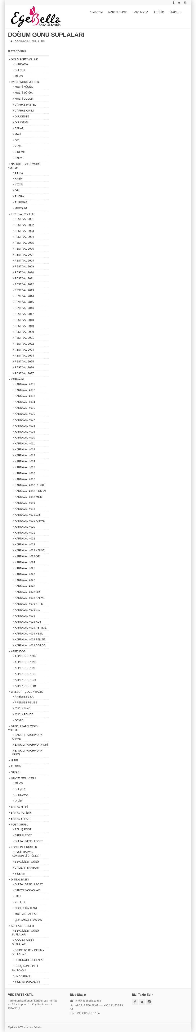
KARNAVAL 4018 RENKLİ (30, 485)
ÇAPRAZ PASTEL (25, 104)
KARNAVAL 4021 (25, 532)
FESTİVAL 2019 (24, 325)
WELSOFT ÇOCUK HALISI (27, 691)
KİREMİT (20, 152)
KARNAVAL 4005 (25, 407)
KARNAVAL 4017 (25, 479)
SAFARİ (15, 772)
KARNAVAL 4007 (25, 419)
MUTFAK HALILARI (26, 914)
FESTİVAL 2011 (24, 278)
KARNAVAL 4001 (25, 384)
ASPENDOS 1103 (25, 679)
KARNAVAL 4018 (25, 508)
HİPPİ (14, 760)
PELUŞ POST (23, 829)
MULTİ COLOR (24, 98)
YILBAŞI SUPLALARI (27, 981)
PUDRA (19, 196)
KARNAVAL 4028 (25, 586)
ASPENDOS (18, 651)
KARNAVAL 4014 (25, 461)
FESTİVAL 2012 (24, 284)
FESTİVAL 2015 (24, 302)
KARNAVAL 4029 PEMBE (30, 639)
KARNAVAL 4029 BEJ (28, 609)
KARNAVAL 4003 (25, 396)
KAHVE (19, 158)
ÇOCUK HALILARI (26, 908)
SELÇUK (20, 70)
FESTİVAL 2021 (24, 337)
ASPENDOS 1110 (25, 685)
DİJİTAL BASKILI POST (29, 841)
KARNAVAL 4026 (25, 574)
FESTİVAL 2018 (24, 319)
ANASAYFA (96, 12)
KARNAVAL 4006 (25, 413)
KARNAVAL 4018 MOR (28, 496)
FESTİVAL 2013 (24, 290)
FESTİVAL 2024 (24, 355)
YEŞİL (18, 146)
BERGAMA (21, 64)
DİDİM (18, 800)
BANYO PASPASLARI (28, 890)
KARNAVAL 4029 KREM (29, 603)
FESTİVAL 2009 (24, 266)
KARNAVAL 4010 (25, 437)
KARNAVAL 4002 (25, 390)
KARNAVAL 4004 (25, 401)
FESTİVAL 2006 (24, 248)
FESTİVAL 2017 (24, 314)
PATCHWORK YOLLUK (25, 82)
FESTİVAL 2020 (24, 331)
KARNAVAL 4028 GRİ (28, 591)
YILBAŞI (20, 873)
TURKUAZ (21, 202)
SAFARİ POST (23, 835)
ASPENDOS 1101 (25, 673)
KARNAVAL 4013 (25, 455)
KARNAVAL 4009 (25, 431)
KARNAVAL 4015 (25, 467)
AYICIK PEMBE (24, 714)
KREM (18, 178)
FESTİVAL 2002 (24, 224)
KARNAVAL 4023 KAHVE (30, 550)
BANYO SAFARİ (20, 818)
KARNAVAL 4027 (25, 580)
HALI (18, 896)
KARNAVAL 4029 (25, 615)
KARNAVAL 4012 (25, 449)
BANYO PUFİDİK (21, 812)
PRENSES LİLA (24, 696)
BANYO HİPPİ (19, 806)
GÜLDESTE (22, 116)
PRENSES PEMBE (26, 702)
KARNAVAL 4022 (25, 538)
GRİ (17, 140)
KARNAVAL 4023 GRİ (28, 556)
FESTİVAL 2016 (24, 308)
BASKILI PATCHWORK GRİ (31, 744)
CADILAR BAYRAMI (27, 867)
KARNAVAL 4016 (25, 473)
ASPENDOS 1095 (25, 668)
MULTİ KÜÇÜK (24, 86)
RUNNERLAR (23, 975)
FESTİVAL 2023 (24, 349)
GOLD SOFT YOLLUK (24, 59)
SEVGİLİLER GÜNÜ (27, 861)
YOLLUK (20, 902)
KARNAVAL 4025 (25, 568)
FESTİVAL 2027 (24, 373)
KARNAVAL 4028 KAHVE (30, 597)
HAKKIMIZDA (140, 12)
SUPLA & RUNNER (22, 925)
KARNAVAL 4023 (25, 544)
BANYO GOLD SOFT (24, 778)
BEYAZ (19, 172)
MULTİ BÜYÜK (24, 92)
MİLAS (19, 76)
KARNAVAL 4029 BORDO (30, 645)
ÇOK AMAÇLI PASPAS (28, 919)
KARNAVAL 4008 (25, 425)
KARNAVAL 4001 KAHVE (30, 520)
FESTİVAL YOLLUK (22, 214)
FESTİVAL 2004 (24, 236)
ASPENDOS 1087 (25, 656)
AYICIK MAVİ (22, 708)
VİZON (19, 184)
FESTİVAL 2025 (24, 361)
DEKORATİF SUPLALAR (29, 960)
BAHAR (19, 128)
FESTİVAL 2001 (24, 218)
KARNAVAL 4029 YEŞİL (29, 633)
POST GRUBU (20, 824)
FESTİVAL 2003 (24, 230)
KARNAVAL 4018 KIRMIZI (30, 491)
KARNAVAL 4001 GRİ (28, 514)
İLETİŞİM (159, 12)
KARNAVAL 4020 (25, 526)
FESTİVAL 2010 (24, 272)
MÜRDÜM (21, 208)
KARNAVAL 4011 (25, 443)
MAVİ (18, 134)
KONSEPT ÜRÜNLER (24, 847)
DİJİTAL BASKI (20, 879)
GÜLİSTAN (21, 122)
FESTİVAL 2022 (24, 343)
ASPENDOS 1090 (25, 662)
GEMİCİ (19, 720)
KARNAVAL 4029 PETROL (31, 627)
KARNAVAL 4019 (25, 502)
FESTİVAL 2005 (24, 242)
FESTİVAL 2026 (24, 367)
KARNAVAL (17, 379)
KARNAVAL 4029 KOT (28, 621)
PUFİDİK (16, 766)
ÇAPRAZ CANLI (24, 110)
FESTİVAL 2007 (24, 254)
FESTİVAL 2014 (24, 296)
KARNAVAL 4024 (25, 562)
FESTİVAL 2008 (24, 260)
